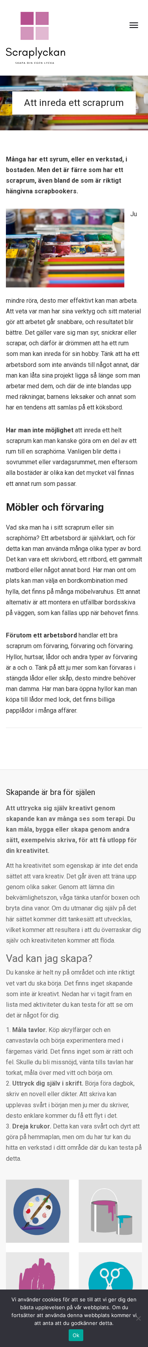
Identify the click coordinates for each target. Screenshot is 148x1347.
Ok (76, 1335)
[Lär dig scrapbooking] (35, 37)
